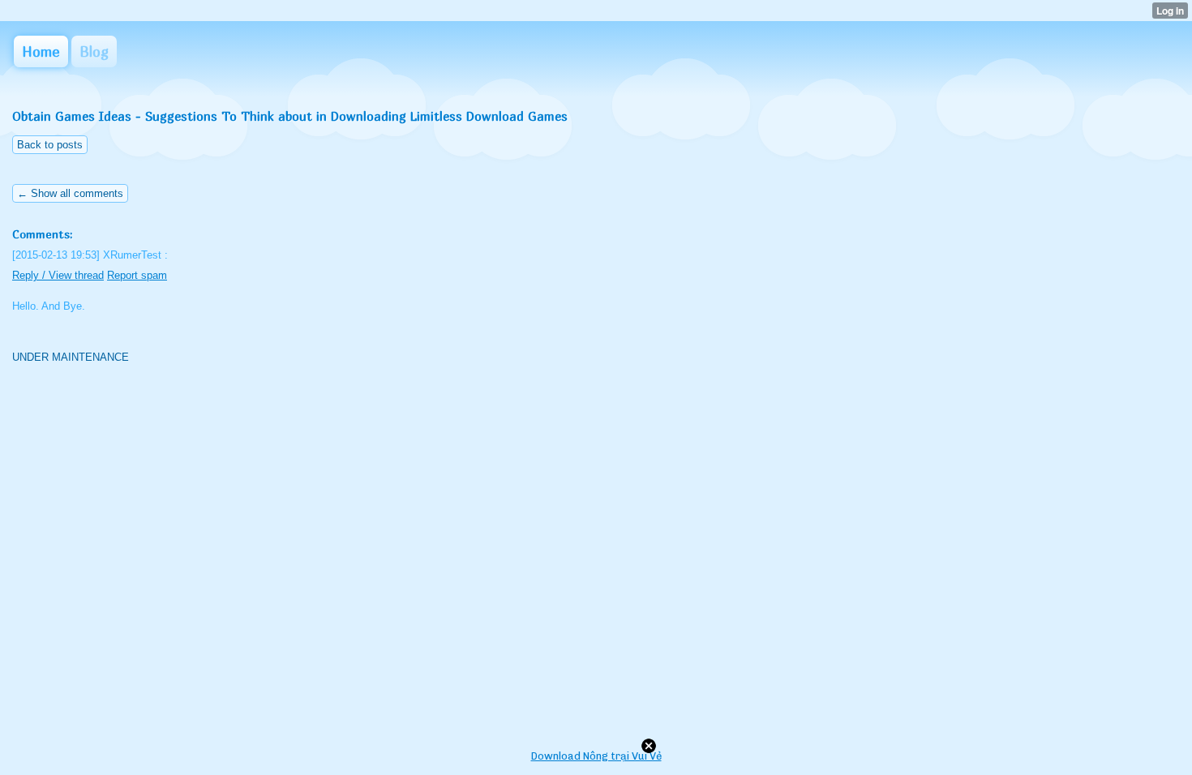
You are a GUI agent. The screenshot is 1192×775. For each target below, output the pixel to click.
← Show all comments (70, 193)
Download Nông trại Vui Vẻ (596, 756)
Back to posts (50, 145)
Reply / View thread (58, 275)
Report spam (137, 275)
